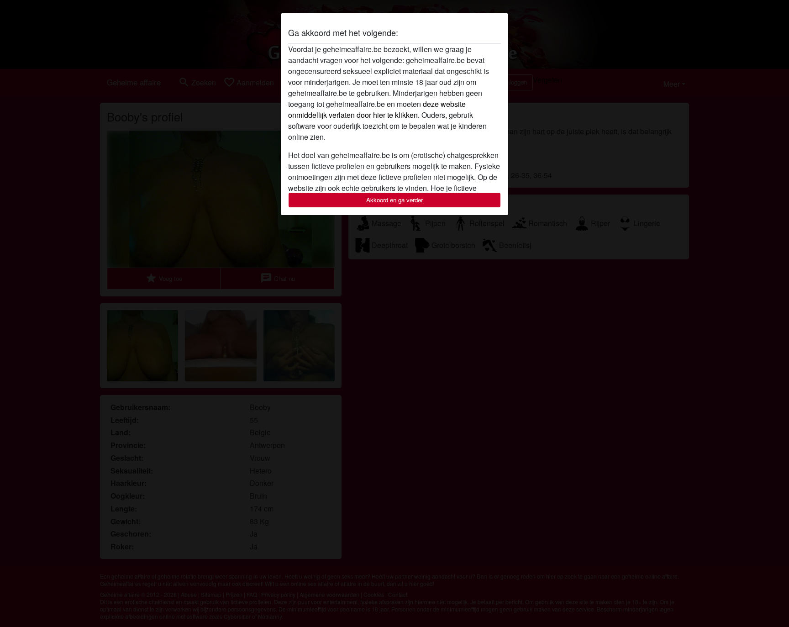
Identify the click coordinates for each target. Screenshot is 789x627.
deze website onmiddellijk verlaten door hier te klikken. (377, 109)
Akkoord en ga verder (394, 199)
